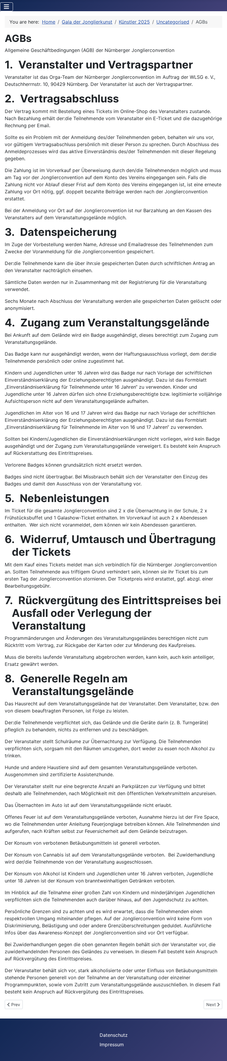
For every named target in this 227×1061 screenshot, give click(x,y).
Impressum (112, 1044)
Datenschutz (114, 1035)
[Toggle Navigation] (6, 6)
